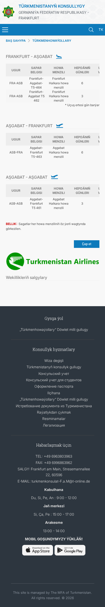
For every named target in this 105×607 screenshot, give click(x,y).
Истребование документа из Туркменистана (54, 406)
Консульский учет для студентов (54, 380)
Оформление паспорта (53, 386)
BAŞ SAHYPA (16, 41)
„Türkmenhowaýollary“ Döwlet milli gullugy (54, 329)
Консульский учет (53, 373)
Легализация (54, 425)
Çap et (86, 244)
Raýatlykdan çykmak (54, 412)
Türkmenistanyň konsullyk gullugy (54, 367)
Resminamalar (53, 418)
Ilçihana (53, 393)
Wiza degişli (53, 360)
